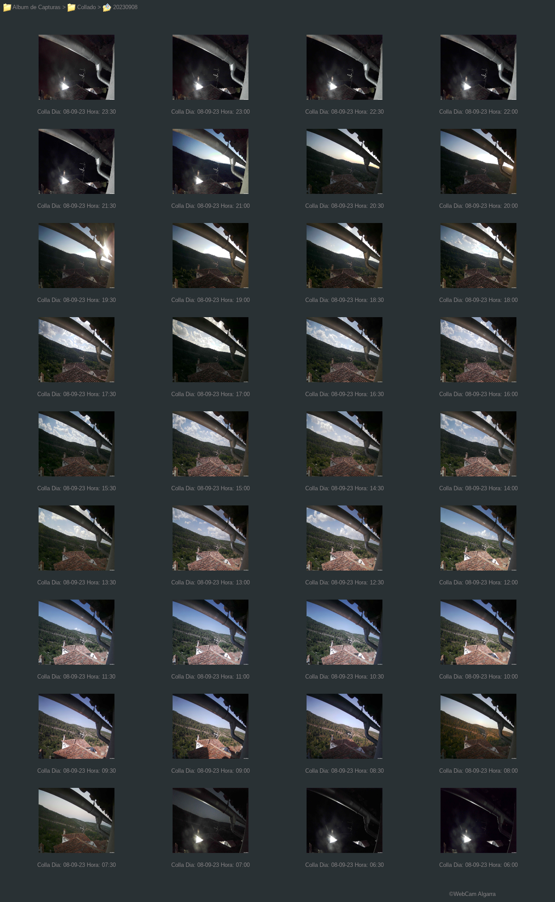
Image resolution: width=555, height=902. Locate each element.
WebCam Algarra (475, 894)
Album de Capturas (36, 7)
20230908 (124, 7)
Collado (85, 7)
